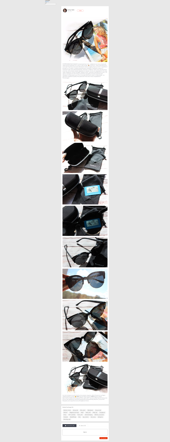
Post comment (103, 438)
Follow (80, 10)
